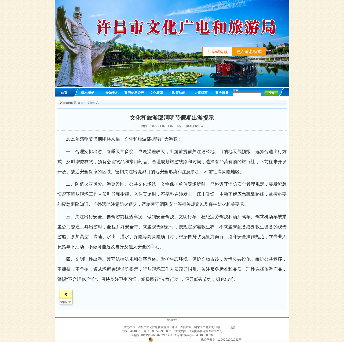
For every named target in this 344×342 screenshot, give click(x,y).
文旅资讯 (93, 103)
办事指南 (201, 92)
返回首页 (66, 302)
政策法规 (178, 92)
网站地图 (172, 320)
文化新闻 (156, 92)
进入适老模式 (249, 51)
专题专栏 (112, 92)
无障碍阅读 (217, 51)
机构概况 (87, 92)
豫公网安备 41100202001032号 (221, 339)
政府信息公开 (134, 92)
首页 (64, 92)
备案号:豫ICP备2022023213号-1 (151, 335)
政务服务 (222, 92)
